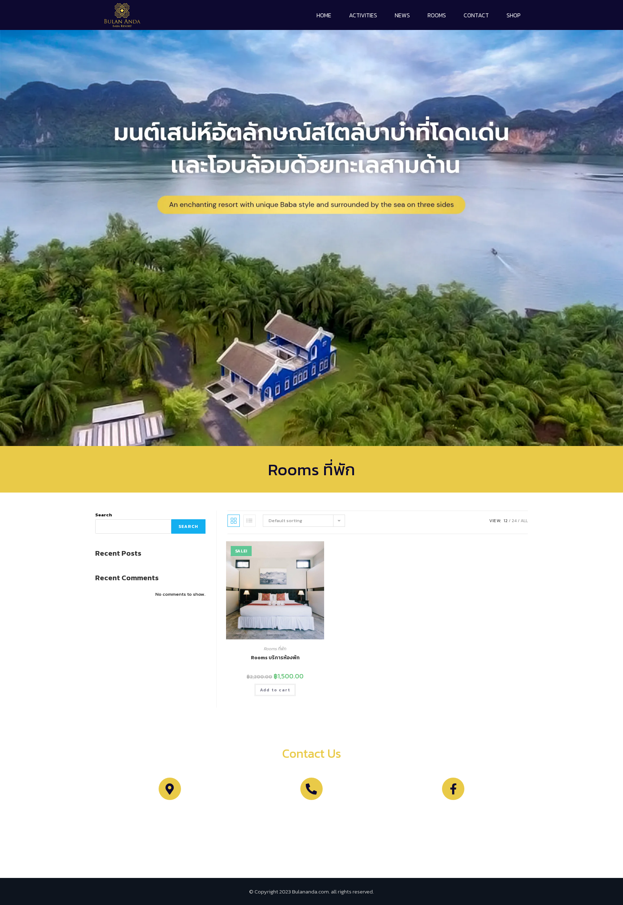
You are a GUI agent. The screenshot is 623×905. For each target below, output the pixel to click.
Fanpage (453, 812)
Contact (476, 15)
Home (324, 15)
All (524, 520)
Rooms (437, 15)
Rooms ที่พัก (275, 649)
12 (506, 520)
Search (103, 514)
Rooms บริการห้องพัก (275, 657)
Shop (514, 15)
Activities (363, 15)
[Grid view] (233, 521)
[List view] (249, 521)
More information (311, 812)
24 (514, 520)
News (402, 15)
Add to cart (275, 690)
